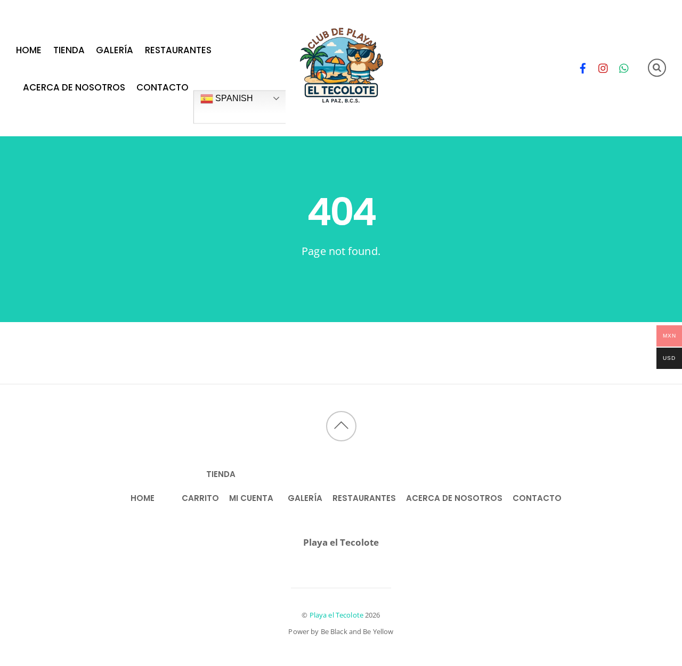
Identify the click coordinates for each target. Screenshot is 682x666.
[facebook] (583, 66)
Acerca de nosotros (74, 86)
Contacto (162, 86)
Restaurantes (178, 50)
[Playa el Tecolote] (341, 106)
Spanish (233, 98)
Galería (114, 50)
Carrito (200, 498)
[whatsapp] (625, 66)
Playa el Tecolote (336, 615)
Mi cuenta (251, 498)
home (29, 50)
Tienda (69, 50)
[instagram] (604, 66)
